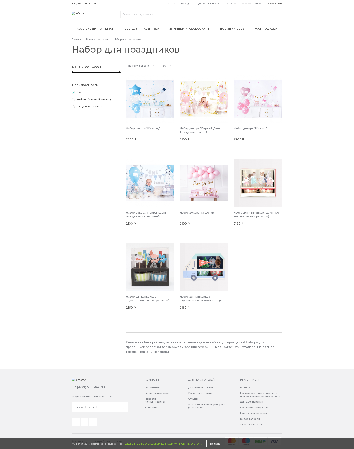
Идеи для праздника (253, 413)
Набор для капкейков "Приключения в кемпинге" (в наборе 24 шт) (201, 300)
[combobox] (141, 65)
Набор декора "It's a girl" (250, 128)
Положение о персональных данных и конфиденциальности (260, 394)
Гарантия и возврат (157, 393)
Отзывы (193, 398)
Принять (215, 443)
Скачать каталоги (251, 424)
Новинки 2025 (232, 28)
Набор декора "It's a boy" (143, 128)
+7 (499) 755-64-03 (84, 3)
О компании (152, 387)
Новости (150, 398)
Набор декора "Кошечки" (197, 212)
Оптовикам (275, 3)
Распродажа (265, 28)
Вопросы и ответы (200, 393)
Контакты (230, 3)
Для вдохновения (251, 401)
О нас (171, 3)
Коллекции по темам (96, 28)
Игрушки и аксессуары (189, 28)
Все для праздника (141, 28)
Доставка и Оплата (208, 3)
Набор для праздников (127, 39)
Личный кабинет (252, 3)
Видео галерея (250, 418)
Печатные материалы (254, 407)
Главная (76, 39)
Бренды (185, 3)
